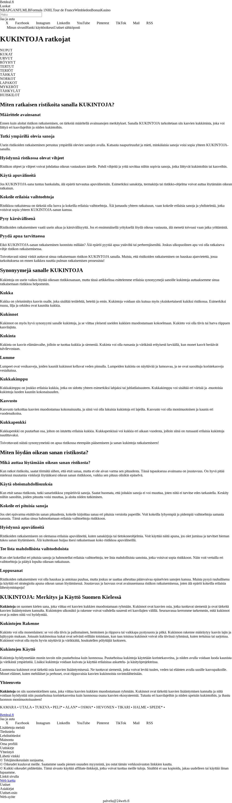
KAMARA (8, 707)
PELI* (57, 707)
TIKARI (124, 707)
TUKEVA (42, 707)
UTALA (25, 707)
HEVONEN (105, 707)
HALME (139, 707)
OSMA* (87, 707)
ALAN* (71, 707)
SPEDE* (156, 707)
